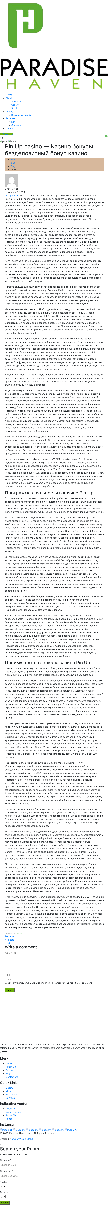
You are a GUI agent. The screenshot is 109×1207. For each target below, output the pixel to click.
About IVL (11, 1108)
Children (4, 1192)
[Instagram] (8, 1054)
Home (9, 94)
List (13, 121)
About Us (16, 101)
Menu (8, 1091)
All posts (9, 939)
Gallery (15, 104)
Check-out (6, 1171)
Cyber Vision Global (22, 1138)
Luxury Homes (13, 1112)
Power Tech (12, 1115)
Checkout (16, 125)
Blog (13, 162)
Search (5, 1202)
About (9, 98)
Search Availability (21, 115)
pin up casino (12, 195)
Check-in (5, 1160)
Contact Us (12, 1076)
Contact (10, 128)
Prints (9, 1118)
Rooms (9, 111)
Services (15, 108)
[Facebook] (3, 1054)
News (19, 933)
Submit (9, 990)
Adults (3, 1182)
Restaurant (11, 1094)
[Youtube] (6, 1054)
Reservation (12, 118)
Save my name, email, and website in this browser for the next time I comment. (49, 982)
